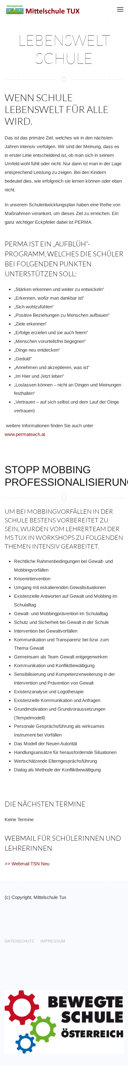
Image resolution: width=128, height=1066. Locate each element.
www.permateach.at (25, 434)
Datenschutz (19, 941)
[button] (120, 9)
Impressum (52, 941)
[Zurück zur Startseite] (43, 9)
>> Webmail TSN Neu (27, 863)
